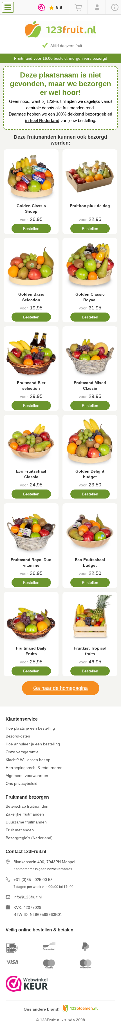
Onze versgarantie (22, 752)
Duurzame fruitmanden (26, 822)
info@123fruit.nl (28, 897)
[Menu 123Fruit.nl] (9, 7)
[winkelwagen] (78, 7)
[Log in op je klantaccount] (96, 7)
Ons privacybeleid (21, 783)
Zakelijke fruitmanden (25, 814)
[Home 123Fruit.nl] (61, 36)
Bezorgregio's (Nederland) (29, 838)
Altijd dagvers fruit (66, 45)
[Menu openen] (8, 7)
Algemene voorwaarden (27, 775)
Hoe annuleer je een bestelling (33, 744)
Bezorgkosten (18, 736)
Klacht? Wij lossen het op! (28, 760)
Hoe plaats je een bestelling (30, 728)
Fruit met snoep (20, 830)
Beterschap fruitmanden (27, 806)
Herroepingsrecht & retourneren (34, 767)
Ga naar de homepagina (60, 688)
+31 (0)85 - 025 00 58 (33, 879)
